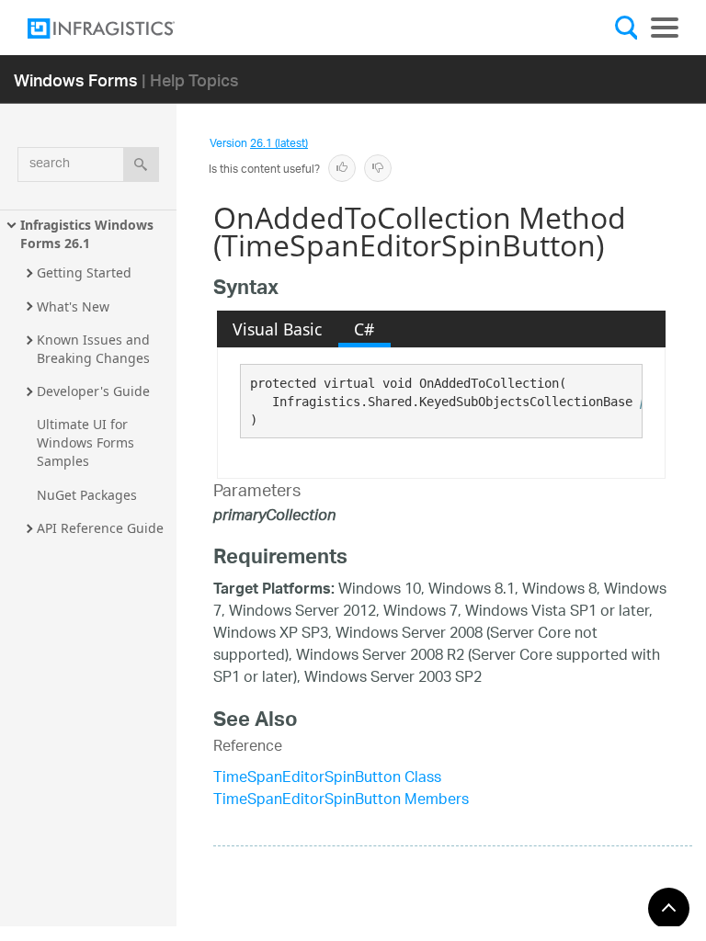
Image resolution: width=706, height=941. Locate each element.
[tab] (277, 329)
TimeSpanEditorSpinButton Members (341, 801)
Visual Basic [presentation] (277, 329)
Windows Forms (76, 79)
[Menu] (664, 27)
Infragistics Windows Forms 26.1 (88, 234)
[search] (141, 164)
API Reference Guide (100, 528)
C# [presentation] (364, 329)
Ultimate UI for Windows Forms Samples (87, 442)
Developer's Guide (93, 391)
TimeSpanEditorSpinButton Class (327, 779)
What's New (73, 306)
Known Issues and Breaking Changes (95, 349)
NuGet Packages (87, 495)
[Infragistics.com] (119, 28)
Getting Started (84, 272)
